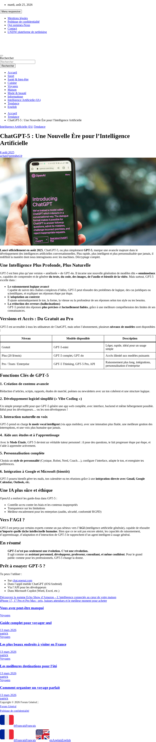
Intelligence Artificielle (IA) (24, 100)
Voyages (13, 86)
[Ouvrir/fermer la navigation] (1, 55)
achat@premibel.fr (11, 155)
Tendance (13, 103)
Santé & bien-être (18, 79)
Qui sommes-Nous (19, 25)
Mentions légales (18, 18)
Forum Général (15, 40)
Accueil (12, 72)
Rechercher (7, 58)
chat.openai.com (22, 580)
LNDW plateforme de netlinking (27, 32)
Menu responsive (11, 11)
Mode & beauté (17, 93)
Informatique (15, 96)
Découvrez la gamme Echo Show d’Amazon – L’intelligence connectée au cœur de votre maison (58, 597)
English (12, 106)
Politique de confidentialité (24, 21)
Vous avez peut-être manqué (22, 608)
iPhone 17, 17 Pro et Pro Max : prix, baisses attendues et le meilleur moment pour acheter (53, 600)
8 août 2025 (7, 152)
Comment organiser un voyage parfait (30, 688)
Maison (12, 89)
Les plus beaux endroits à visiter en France (33, 644)
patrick (4, 633)
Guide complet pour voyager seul (26, 623)
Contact (12, 28)
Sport (11, 76)
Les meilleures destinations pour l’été (28, 666)
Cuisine (12, 82)
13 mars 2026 (8, 630)
